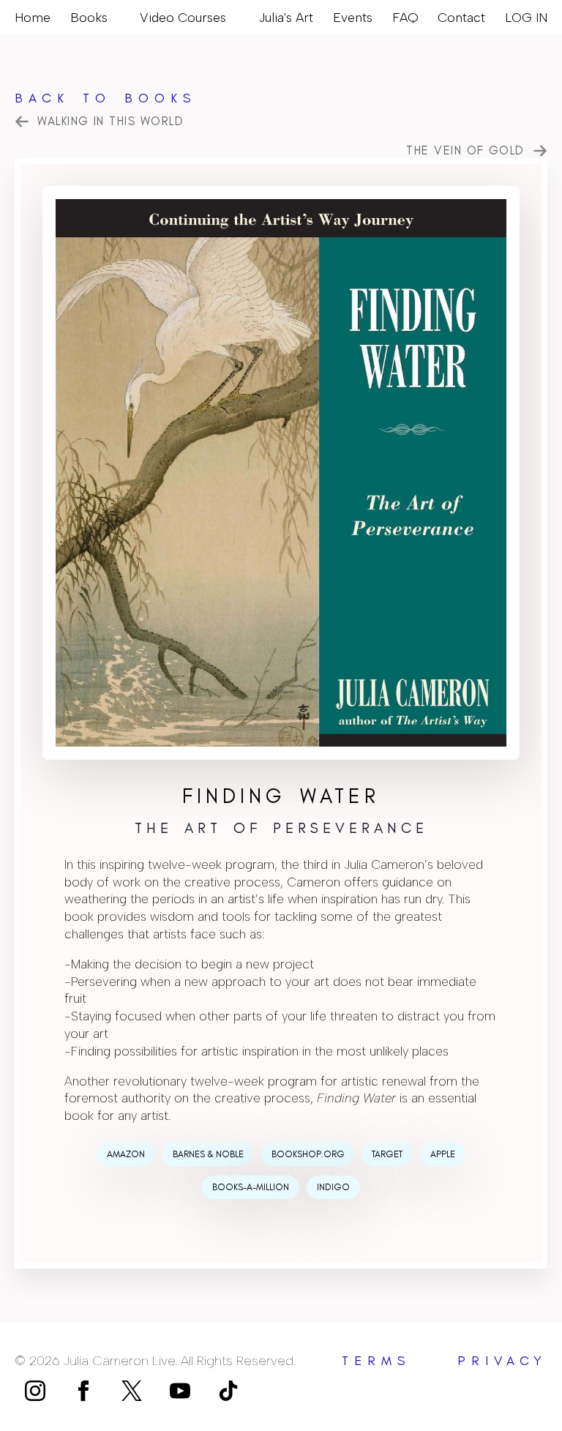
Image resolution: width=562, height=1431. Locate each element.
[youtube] (180, 1390)
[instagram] (35, 1390)
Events (352, 17)
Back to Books (106, 98)
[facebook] (83, 1390)
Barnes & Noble (208, 1153)
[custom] (131, 1390)
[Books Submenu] (114, 17)
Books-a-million (250, 1186)
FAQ (405, 17)
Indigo (333, 1186)
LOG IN (526, 17)
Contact (461, 17)
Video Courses (183, 17)
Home (32, 17)
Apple (442, 1153)
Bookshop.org (308, 1153)
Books (89, 17)
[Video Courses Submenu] (232, 17)
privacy (502, 1361)
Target (387, 1153)
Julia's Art (286, 17)
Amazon (126, 1153)
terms (376, 1361)
